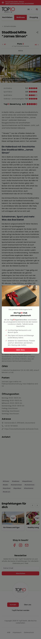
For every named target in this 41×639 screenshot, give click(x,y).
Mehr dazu (20, 350)
